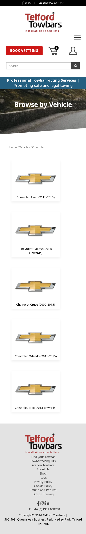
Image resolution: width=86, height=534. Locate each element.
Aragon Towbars (43, 465)
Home (13, 147)
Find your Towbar (43, 457)
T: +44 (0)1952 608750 (49, 3)
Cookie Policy (43, 486)
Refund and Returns (43, 490)
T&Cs (43, 478)
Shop (43, 473)
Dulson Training (43, 494)
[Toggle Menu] (77, 37)
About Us (43, 469)
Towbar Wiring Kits (43, 461)
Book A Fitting (24, 50)
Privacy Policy (43, 482)
